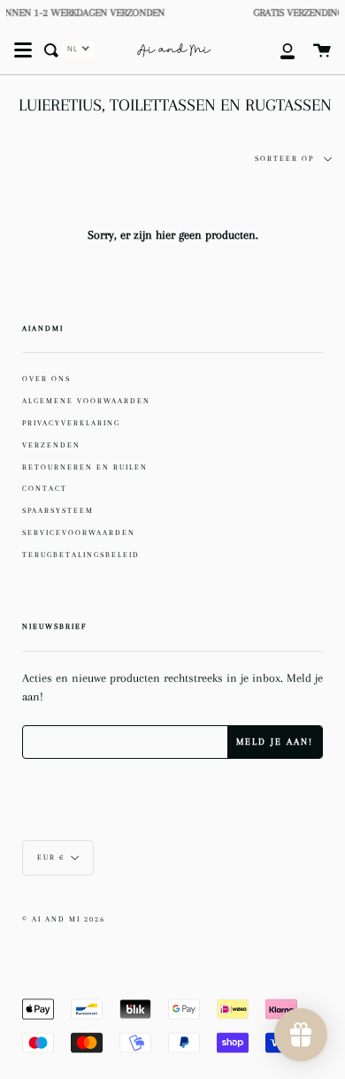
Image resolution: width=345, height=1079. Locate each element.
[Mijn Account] (277, 50)
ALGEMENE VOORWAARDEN (86, 400)
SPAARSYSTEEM (58, 510)
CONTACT (44, 488)
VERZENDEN (51, 444)
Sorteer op (286, 159)
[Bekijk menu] (23, 50)
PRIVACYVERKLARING (71, 422)
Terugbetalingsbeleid (81, 554)
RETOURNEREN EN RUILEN (85, 467)
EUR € (51, 857)
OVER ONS (46, 378)
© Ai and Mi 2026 (63, 919)
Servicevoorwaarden (78, 532)
